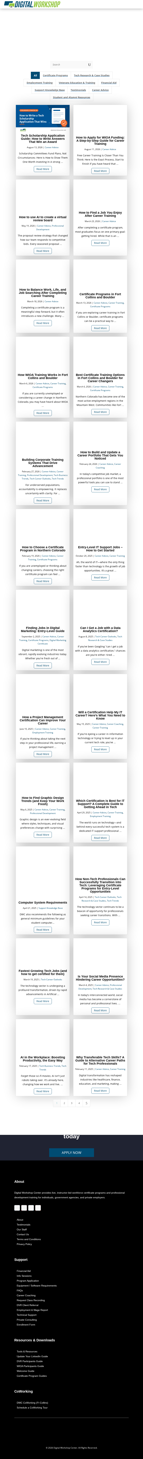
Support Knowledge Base (51, 908)
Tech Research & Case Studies (107, 988)
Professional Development (40, 474)
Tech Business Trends (50, 1065)
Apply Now (71, 1152)
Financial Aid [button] (108, 82)
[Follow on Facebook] (17, 1208)
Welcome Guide (25, 1371)
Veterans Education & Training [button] (77, 82)
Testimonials (23, 1224)
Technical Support (26, 1315)
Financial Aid (24, 1271)
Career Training (116, 302)
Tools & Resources (27, 1351)
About (20, 1220)
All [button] (35, 75)
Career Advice (52, 147)
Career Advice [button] (100, 90)
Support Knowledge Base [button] (50, 90)
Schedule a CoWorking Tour (32, 1407)
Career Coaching (115, 723)
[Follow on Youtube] (38, 1208)
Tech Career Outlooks (40, 478)
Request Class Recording (31, 1300)
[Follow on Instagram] (24, 1208)
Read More (42, 168)
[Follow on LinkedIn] (31, 1208)
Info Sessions (24, 1276)
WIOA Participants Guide (30, 1366)
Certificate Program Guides (32, 1376)
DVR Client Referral (27, 1305)
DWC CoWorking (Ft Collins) (32, 1402)
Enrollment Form (26, 1324)
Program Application (28, 1281)
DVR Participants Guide (30, 1361)
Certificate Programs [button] (55, 75)
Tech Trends (58, 478)
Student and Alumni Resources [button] (71, 97)
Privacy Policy (24, 1244)
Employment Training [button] (40, 82)
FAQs (20, 1290)
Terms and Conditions (29, 1239)
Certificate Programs (100, 306)
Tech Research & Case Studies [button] (92, 75)
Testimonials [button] (78, 90)
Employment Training (42, 732)
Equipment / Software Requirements (37, 1285)
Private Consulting (27, 1320)
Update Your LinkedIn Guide (32, 1356)
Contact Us (23, 1234)
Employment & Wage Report (32, 1310)
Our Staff (22, 1229)
